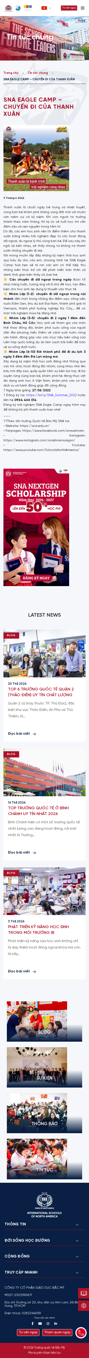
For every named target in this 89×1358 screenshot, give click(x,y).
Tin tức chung (38, 73)
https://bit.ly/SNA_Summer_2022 (51, 395)
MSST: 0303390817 (18, 1295)
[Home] (22, 8)
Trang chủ (10, 73)
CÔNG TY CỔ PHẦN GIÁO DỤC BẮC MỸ (34, 1288)
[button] (47, 8)
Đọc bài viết (19, 734)
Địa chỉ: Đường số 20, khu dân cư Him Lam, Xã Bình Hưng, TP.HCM (43, 1304)
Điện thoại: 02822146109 (23, 1313)
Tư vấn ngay (69, 8)
